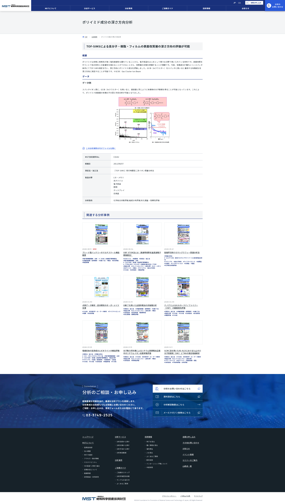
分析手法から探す (123, 449)
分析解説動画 (121, 453)
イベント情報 (188, 454)
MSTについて (50, 8)
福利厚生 (150, 449)
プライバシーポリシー (169, 496)
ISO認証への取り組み (92, 466)
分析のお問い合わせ (277, 5)
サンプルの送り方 (123, 480)
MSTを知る (151, 441)
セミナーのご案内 (190, 460)
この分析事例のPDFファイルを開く (101, 148)
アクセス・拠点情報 (91, 458)
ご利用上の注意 (185, 496)
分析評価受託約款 (123, 476)
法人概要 (87, 451)
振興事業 (87, 473)
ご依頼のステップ (123, 472)
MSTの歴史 (88, 455)
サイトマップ (198, 496)
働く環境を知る (152, 445)
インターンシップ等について (157, 464)
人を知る (150, 453)
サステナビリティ (90, 462)
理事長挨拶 (88, 447)
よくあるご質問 (122, 483)
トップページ (88, 436)
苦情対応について (90, 469)
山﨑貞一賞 (187, 466)
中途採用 (150, 467)
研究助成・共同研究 (91, 477)
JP (234, 3)
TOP (86, 37)
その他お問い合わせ (191, 442)
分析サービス (89, 8)
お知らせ (245, 8)
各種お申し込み (189, 436)
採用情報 (206, 8)
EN (239, 3)
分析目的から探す (123, 441)
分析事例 (128, 8)
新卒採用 (150, 460)
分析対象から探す (123, 445)
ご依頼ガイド (167, 8)
